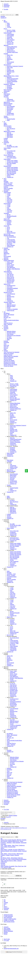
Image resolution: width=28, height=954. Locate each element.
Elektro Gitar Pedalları (12, 167)
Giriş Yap (3, 817)
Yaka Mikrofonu (11, 267)
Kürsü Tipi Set (10, 277)
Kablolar (6, 187)
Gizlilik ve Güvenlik (9, 920)
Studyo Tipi (10, 38)
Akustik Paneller (11, 119)
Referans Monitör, (5, 851)
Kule (8, 196)
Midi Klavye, (21, 849)
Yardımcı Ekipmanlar (12, 81)
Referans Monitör (8, 103)
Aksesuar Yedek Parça (12, 52)
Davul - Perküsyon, (20, 845)
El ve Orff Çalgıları (11, 157)
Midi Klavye (7, 102)
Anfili (8, 24)
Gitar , (2, 845)
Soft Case (6, 346)
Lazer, (9, 859)
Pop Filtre (9, 303)
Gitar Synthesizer (14, 561)
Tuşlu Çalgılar (7, 148)
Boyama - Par (7, 317)
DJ (1, 852)
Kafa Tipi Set (10, 275)
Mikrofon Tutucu (11, 306)
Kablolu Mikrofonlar (12, 46)
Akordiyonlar (10, 153)
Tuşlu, (13, 845)
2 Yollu (8, 194)
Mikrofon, (19, 839)
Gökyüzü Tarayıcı (8, 323)
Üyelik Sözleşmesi (8, 916)
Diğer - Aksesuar (8, 324)
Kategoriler (6, 6)
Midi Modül (10, 137)
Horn (8, 230)
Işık (5, 311)
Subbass (9, 198)
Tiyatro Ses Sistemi (8, 366)
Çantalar (6, 138)
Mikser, (3, 839)
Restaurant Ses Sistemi (9, 361)
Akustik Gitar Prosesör (12, 170)
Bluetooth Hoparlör (11, 216)
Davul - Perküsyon (8, 155)
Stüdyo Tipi (10, 55)
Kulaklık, (24, 839)
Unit (8, 238)
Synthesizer (10, 152)
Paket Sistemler (7, 89)
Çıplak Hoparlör (11, 239)
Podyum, (6, 867)
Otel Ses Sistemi (8, 359)
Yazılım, (20, 851)
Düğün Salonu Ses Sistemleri (11, 356)
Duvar (8, 228)
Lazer (5, 318)
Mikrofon (6, 45)
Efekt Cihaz (10, 67)
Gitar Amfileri (7, 159)
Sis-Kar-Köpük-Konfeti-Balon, (19, 859)
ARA (17, 14)
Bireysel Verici (10, 281)
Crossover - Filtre (11, 242)
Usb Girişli (9, 287)
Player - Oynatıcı (8, 184)
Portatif (8, 217)
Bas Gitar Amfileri (11, 163)
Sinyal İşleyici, (4, 841)
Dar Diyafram (10, 291)
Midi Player (10, 135)
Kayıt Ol (8, 817)
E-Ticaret (10, 951)
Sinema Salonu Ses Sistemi (10, 364)
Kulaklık (6, 53)
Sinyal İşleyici (7, 64)
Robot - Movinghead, (12, 858)
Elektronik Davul (11, 156)
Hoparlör (6, 181)
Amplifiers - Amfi (8, 182)
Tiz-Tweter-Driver (11, 237)
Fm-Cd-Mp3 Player (11, 80)
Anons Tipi (9, 41)
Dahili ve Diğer (10, 100)
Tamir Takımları (11, 245)
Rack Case (6, 345)
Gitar (5, 144)
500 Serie (9, 110)
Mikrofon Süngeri (11, 305)
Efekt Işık (6, 316)
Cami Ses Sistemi (8, 355)
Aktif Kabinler (10, 34)
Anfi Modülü (13, 649)
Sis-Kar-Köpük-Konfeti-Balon (11, 320)
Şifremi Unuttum (13, 815)
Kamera (9, 295)
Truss (5, 343)
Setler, (2, 853)
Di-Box (9, 69)
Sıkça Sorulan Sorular (9, 921)
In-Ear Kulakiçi (10, 39)
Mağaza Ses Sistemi (9, 353)
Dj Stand (9, 336)
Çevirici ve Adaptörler (12, 309)
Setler (5, 123)
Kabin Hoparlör (8, 32)
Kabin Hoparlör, (12, 839)
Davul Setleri (10, 266)
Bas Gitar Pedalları (11, 171)
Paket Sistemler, (17, 842)
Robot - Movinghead (9, 314)
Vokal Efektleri (10, 174)
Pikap (8, 130)
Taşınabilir (9, 37)
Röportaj (9, 299)
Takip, (2, 860)
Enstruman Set (10, 278)
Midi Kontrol (10, 107)
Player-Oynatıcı (7, 125)
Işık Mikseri (7, 313)
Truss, (16, 866)
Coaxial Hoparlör (11, 241)
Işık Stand (9, 338)
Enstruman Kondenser (12, 288)
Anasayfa (6, 4)
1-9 (10, 829)
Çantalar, (8, 855)
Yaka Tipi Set (10, 274)
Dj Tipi (8, 56)
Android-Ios (10, 300)
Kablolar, (6, 866)
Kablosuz (9, 221)
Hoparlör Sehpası (11, 332)
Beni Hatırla (5, 815)
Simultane (9, 87)
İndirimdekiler (7, 929)
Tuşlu (5, 149)
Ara (17, 837)
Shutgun (9, 298)
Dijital (8, 26)
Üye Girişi (6, 809)
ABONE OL (18, 875)
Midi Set (9, 132)
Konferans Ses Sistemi (9, 363)
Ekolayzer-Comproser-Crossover (15, 66)
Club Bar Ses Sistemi (9, 360)
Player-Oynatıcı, (12, 853)
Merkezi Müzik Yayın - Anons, (15, 841)
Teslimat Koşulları (8, 914)
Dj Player (9, 127)
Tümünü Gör (10, 44)
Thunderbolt (10, 99)
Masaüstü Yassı (10, 296)
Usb (8, 98)
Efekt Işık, (20, 858)
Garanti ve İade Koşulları (10, 919)
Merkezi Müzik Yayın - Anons (11, 76)
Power (5, 28)
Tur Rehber (9, 88)
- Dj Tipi (9, 27)
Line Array (9, 199)
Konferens (9, 85)
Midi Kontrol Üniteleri (9, 131)
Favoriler (6, 9)
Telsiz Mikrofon (11, 48)
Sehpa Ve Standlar (8, 188)
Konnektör (6, 342)
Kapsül (8, 307)
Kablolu (9, 223)
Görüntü (6, 325)
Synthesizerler (10, 113)
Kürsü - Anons (10, 264)
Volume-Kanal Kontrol (12, 78)
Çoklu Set (9, 202)
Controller (6, 95)
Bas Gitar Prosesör (11, 173)
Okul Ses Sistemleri (8, 357)
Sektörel (6, 350)
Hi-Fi (8, 60)
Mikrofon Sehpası (11, 331)
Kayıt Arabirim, (14, 851)
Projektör (6, 327)
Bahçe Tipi (9, 231)
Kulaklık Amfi (10, 70)
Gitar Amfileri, (4, 846)
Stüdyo (5, 92)
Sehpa (5, 330)
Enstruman (6, 142)
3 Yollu (8, 195)
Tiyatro (8, 270)
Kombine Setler (11, 280)
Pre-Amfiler (13, 562)
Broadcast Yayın (11, 51)
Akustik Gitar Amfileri (12, 162)
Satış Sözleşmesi (8, 917)
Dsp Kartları (10, 109)
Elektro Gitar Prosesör (12, 169)
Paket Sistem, (4, 849)
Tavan (8, 227)
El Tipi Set (9, 273)
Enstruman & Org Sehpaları (14, 335)
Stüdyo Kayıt (10, 49)
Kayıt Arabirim (7, 105)
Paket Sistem (7, 94)
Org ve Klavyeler (11, 150)
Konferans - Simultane (9, 84)
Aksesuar (9, 63)
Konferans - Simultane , (7, 842)
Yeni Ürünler (7, 928)
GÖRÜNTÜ (4, 862)
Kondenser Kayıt (11, 285)
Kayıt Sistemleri (11, 106)
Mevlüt (8, 214)
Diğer (8, 74)
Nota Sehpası (10, 334)
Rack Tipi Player (11, 128)
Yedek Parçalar (10, 310)
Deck (8, 23)
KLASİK (9, 145)
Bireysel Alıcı (13, 693)
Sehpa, (2, 866)
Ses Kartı (6, 96)
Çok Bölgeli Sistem (8, 185)
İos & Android (10, 62)
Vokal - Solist (10, 262)
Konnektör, (12, 866)
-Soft (7, 951)
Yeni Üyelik (7, 939)
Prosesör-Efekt (7, 166)
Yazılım (5, 116)
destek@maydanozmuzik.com (11, 948)
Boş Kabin (9, 243)
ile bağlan (3, 818)
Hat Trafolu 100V (11, 31)
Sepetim (6, 932)
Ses (4, 20)
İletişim (5, 933)
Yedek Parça (13, 647)
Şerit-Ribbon (10, 289)
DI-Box (9, 175)
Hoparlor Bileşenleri (9, 235)
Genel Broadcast (11, 293)
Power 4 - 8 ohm (11, 30)
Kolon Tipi (9, 200)
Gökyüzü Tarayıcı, (9, 860)
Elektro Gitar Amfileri (12, 160)
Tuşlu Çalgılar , (8, 845)
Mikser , (6, 853)
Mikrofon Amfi (10, 71)
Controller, (10, 849)
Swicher (9, 73)
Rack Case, (21, 866)
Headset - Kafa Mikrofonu (13, 268)
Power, (6, 839)
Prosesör (9, 112)
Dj (4, 121)
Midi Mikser (10, 134)
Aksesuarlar (10, 82)
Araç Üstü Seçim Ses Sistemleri (11, 352)
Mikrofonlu (9, 59)
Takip (5, 321)
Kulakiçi (9, 57)
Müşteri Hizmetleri (8, 931)
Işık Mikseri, (4, 858)
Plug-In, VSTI (10, 114)
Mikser (5, 21)
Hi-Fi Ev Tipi (10, 42)
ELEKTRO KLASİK (12, 146)
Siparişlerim (7, 5)
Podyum (6, 348)
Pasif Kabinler (10, 35)
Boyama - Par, (4, 859)
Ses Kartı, (15, 849)
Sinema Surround (11, 232)
